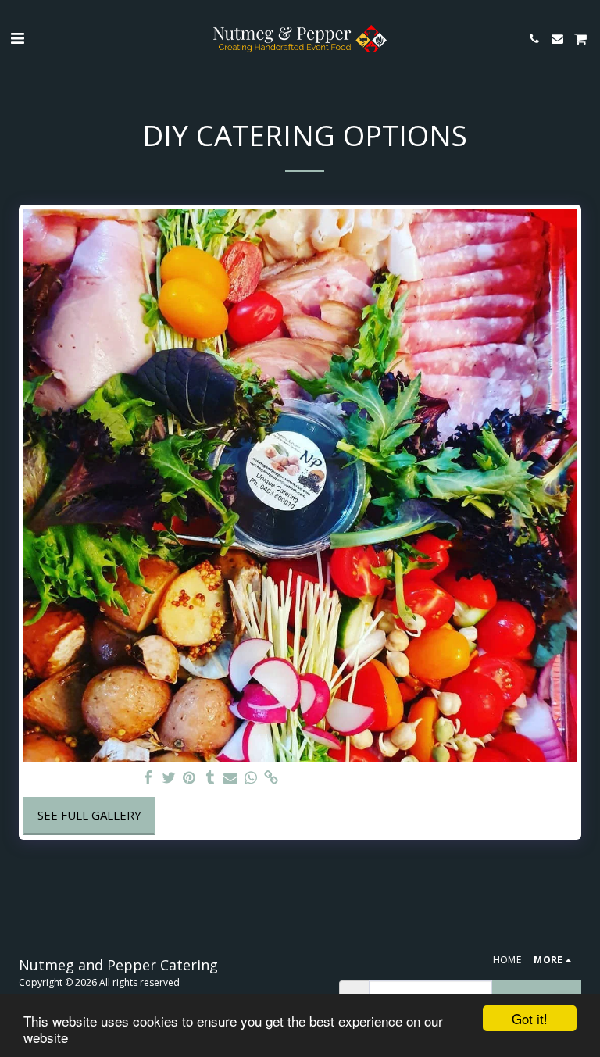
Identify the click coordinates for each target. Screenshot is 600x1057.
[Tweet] (169, 777)
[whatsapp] (251, 777)
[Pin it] (189, 777)
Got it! (530, 1018)
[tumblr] (209, 777)
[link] (271, 777)
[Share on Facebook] (148, 777)
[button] (17, 38)
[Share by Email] (230, 777)
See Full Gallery (89, 815)
